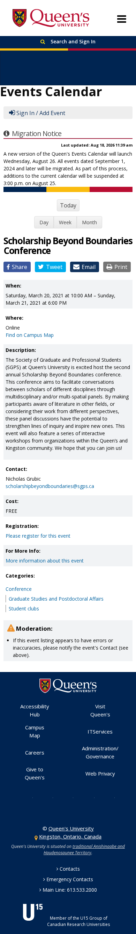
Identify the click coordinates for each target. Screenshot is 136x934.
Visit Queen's (100, 710)
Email (89, 267)
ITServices (100, 731)
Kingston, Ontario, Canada (70, 836)
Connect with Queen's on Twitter (27, 797)
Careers (34, 752)
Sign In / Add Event (40, 113)
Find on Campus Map (30, 335)
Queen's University (51, 18)
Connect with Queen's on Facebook (47, 797)
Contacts (70, 868)
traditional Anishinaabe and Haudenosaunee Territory (84, 849)
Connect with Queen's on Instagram (67, 797)
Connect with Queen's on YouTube (88, 797)
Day (43, 222)
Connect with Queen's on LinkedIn (109, 797)
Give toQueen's (35, 773)
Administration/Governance (100, 752)
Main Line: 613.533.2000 (70, 889)
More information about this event (45, 560)
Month (89, 222)
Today (68, 205)
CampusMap (34, 731)
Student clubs (24, 608)
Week (65, 222)
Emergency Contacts (69, 879)
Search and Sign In (72, 41)
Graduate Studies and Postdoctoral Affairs (56, 598)
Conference (19, 589)
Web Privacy (100, 773)
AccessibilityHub (34, 710)
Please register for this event (38, 535)
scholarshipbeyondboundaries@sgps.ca (50, 486)
